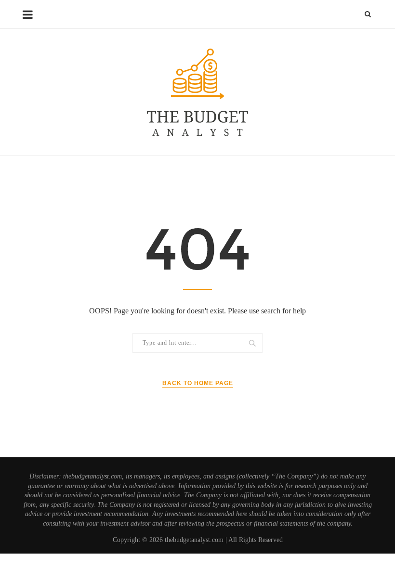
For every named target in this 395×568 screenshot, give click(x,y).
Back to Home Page (197, 383)
